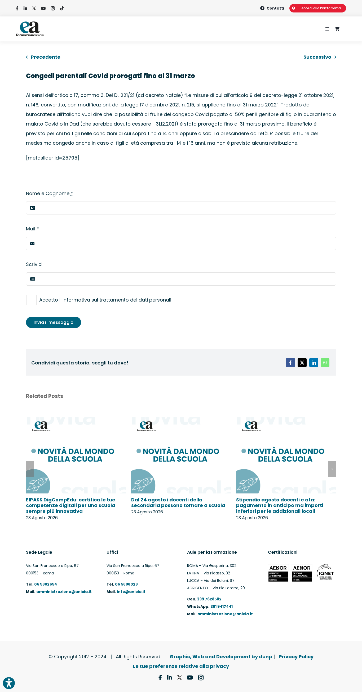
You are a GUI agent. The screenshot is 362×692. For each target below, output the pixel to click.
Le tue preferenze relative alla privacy (181, 666)
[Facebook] (290, 362)
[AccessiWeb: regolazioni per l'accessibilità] (9, 683)
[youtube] (43, 8)
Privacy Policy (296, 656)
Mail (32, 228)
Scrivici (34, 264)
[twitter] (34, 8)
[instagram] (53, 8)
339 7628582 (209, 599)
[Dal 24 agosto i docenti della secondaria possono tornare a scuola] (181, 420)
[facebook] (17, 8)
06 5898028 (126, 584)
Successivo (317, 57)
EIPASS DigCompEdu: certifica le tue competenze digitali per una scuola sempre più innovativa (70, 505)
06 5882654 (45, 584)
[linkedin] (25, 8)
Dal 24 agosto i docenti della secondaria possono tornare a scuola (178, 502)
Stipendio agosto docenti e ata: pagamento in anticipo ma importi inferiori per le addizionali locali (279, 505)
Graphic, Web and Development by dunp (221, 656)
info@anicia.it (131, 591)
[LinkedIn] (314, 362)
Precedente (45, 57)
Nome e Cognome (49, 193)
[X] (302, 362)
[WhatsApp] (325, 362)
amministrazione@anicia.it (64, 591)
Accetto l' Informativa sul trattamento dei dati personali (105, 299)
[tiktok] (62, 8)
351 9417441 (221, 606)
